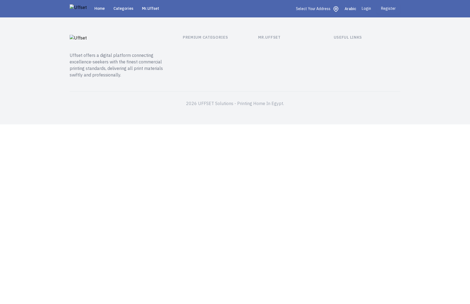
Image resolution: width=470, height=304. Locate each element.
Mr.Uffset (150, 8)
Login (366, 8)
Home (99, 8)
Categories (123, 8)
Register (388, 8)
